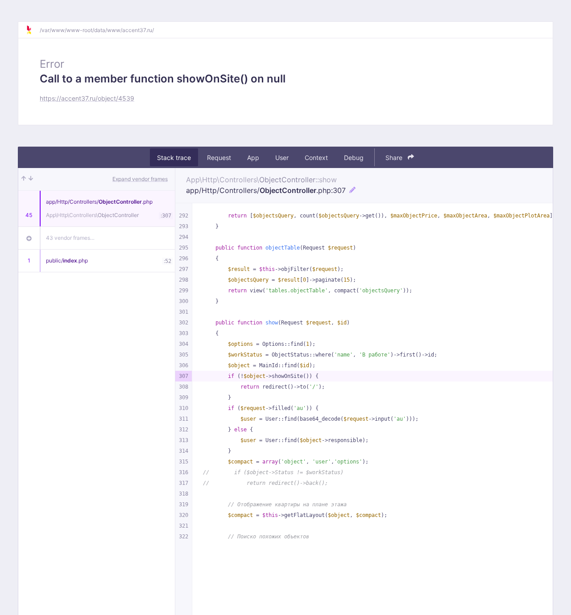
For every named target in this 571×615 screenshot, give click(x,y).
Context (316, 157)
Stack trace (174, 157)
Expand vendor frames (140, 179)
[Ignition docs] (32, 29)
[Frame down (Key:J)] (30, 179)
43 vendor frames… (70, 237)
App (253, 157)
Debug (354, 157)
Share (394, 157)
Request (219, 157)
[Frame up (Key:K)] (23, 179)
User (282, 157)
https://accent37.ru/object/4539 (87, 98)
